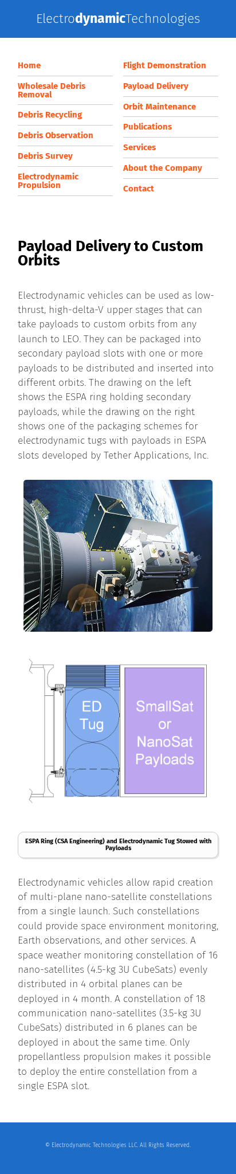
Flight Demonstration (164, 65)
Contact (138, 188)
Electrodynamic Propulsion (48, 180)
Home (29, 65)
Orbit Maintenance (159, 106)
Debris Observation (55, 135)
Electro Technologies (118, 18)
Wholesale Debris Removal (51, 90)
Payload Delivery (155, 86)
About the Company (162, 168)
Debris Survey (45, 156)
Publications (147, 127)
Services (139, 147)
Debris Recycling (50, 114)
